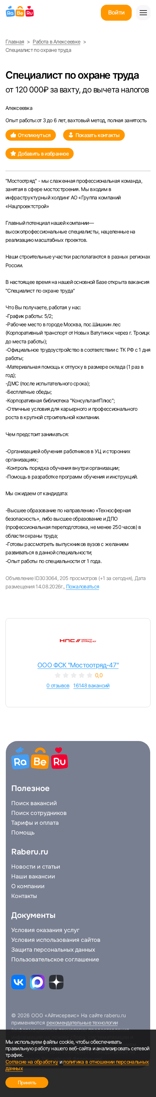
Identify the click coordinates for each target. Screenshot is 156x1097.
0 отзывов (57, 685)
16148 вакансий (91, 685)
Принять (27, 1082)
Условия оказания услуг (45, 930)
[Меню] (143, 12)
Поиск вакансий (34, 803)
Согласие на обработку (31, 1062)
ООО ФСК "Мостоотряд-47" (77, 665)
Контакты (24, 896)
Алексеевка (18, 108)
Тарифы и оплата (35, 823)
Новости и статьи (35, 866)
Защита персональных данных (53, 949)
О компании (28, 886)
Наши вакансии (33, 876)
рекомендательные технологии (82, 1022)
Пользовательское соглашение (55, 959)
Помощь (22, 832)
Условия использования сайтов (55, 940)
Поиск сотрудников (39, 813)
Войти (116, 12)
